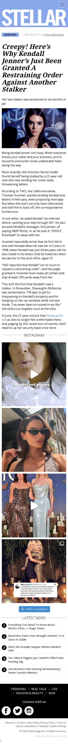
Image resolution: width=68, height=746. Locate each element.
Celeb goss (10, 34)
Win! (52, 693)
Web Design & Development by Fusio (50, 736)
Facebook (6, 710)
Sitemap (43, 726)
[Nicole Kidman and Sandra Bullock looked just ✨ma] (34, 505)
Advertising (33, 722)
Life (54, 689)
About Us (10, 722)
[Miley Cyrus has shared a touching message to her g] (34, 571)
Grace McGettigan (54, 34)
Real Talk (38, 689)
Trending (18, 689)
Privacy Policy (47, 722)
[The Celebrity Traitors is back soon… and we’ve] (34, 374)
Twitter (17, 710)
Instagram (29, 710)
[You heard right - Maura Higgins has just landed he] (34, 440)
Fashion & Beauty (29, 693)
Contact (21, 722)
